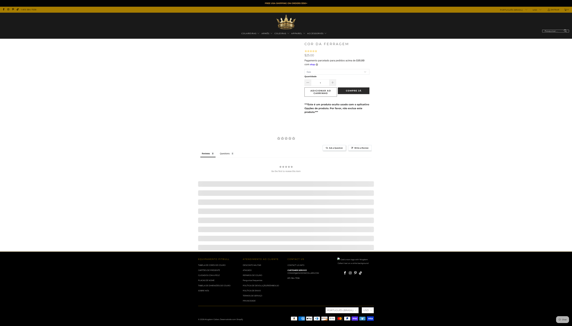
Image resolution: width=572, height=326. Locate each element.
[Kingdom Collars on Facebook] (3, 9)
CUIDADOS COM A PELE (209, 275)
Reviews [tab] (206, 153)
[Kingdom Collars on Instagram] (8, 9)
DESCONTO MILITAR (252, 265)
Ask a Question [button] (336, 148)
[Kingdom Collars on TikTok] (17, 9)
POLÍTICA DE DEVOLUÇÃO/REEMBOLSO (261, 285)
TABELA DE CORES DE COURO (212, 265)
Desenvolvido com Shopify (231, 319)
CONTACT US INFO (295, 265)
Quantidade (310, 76)
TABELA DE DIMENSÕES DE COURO (214, 285)
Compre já (354, 90)
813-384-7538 (293, 278)
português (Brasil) (511, 10)
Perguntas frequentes (252, 280)
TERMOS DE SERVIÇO (252, 296)
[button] (250, 33)
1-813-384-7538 (28, 9)
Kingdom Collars (212, 319)
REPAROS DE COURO (252, 275)
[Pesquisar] (565, 31)
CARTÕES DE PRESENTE (209, 270)
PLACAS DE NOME (206, 280)
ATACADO (247, 270)
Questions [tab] (225, 153)
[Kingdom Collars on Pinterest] (13, 9)
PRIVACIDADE (249, 301)
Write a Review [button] (361, 148)
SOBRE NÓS (203, 291)
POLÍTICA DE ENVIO (252, 291)
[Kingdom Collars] (286, 22)
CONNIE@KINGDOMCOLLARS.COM (303, 273)
